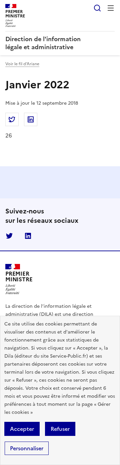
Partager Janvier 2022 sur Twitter (12, 119)
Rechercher (97, 8)
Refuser (60, 429)
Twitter (9, 236)
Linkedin (28, 236)
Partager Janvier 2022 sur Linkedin (30, 119)
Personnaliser (26, 448)
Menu (110, 8)
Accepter (22, 429)
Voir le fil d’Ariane (22, 64)
